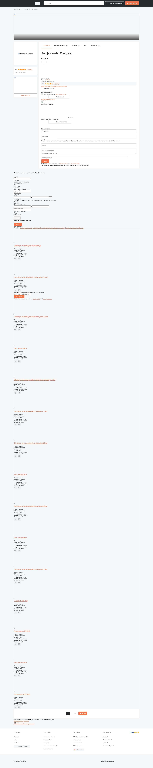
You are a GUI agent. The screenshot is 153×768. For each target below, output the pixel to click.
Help (15, 739)
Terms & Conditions (49, 736)
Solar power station (20, 348)
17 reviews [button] (29, 69)
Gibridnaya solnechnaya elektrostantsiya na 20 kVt (30, 443)
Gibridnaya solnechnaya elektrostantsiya (27, 246)
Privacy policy (47, 739)
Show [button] (53, 94)
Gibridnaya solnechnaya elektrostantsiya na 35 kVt (30, 411)
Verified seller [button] (45, 78)
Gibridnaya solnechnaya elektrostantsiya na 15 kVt (30, 506)
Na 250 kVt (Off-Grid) (21, 601)
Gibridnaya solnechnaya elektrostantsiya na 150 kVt (31, 277)
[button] (49, 88)
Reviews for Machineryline (51, 745)
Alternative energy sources (21, 721)
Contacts (16, 742)
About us (16, 736)
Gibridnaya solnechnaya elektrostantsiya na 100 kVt (31, 317)
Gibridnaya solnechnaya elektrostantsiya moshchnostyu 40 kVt (34, 380)
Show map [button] (71, 117)
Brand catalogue (48, 748)
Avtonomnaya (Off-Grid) (22, 631)
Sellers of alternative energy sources (24, 724)
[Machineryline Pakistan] (23, 3)
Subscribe (19, 296)
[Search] (45, 3)
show (17, 218)
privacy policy (64, 163)
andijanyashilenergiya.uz (48, 99)
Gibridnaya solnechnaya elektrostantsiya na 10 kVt (30, 569)
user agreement (74, 163)
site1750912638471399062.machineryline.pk (54, 86)
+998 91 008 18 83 (60, 94)
